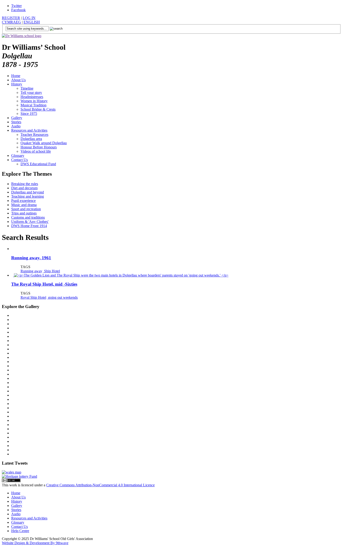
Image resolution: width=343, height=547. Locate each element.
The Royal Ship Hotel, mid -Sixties (44, 284)
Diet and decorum (24, 188)
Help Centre (20, 531)
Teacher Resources (34, 135)
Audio (16, 126)
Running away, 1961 (31, 257)
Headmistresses (32, 97)
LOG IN (29, 18)
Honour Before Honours (39, 147)
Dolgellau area (31, 139)
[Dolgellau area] (11, 472)
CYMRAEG (11, 22)
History (16, 84)
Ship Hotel (51, 271)
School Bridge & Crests (38, 109)
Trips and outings (24, 213)
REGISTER (11, 18)
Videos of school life (36, 151)
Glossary (17, 156)
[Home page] (21, 36)
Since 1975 (29, 114)
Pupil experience (23, 201)
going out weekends (62, 297)
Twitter (16, 6)
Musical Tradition (33, 105)
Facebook (18, 10)
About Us (18, 80)
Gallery (16, 118)
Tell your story (31, 93)
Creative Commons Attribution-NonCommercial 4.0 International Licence (100, 485)
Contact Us (19, 160)
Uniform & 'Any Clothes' (30, 222)
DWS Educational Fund (38, 164)
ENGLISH (32, 22)
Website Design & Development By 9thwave (35, 543)
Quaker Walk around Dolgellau (44, 143)
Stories (16, 122)
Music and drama (24, 205)
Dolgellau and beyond (27, 192)
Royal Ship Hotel (33, 297)
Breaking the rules (24, 184)
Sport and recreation (26, 209)
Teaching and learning (27, 196)
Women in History (34, 101)
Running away (31, 271)
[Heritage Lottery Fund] (19, 476)
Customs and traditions (28, 217)
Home (15, 76)
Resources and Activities (29, 130)
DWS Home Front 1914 (29, 226)
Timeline (27, 88)
